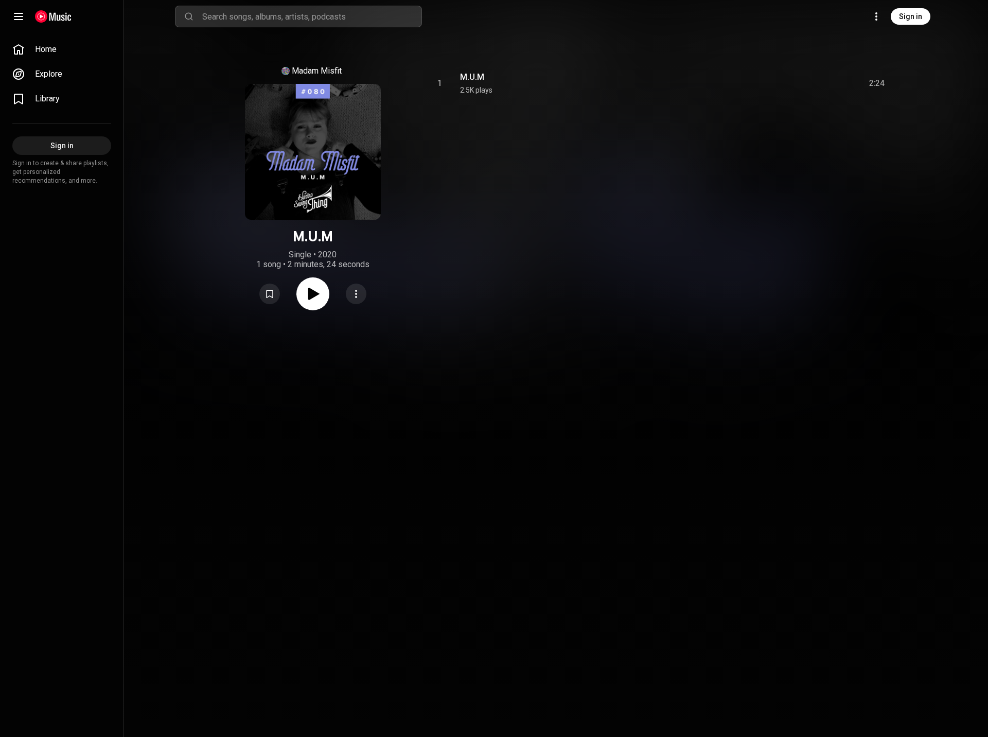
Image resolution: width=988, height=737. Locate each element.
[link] (61, 49)
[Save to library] (269, 294)
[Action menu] (356, 294)
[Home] (53, 16)
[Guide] (18, 16)
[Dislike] (818, 83)
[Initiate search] (189, 16)
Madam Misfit (317, 71)
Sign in (910, 16)
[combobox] (311, 16)
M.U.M (472, 77)
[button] (269, 294)
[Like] (799, 83)
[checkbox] (877, 83)
